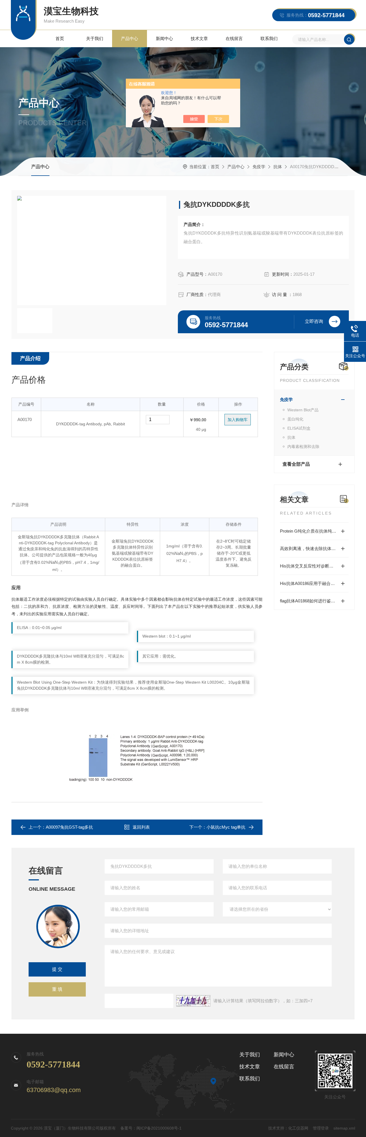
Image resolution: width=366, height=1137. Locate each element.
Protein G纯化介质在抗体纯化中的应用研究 (314, 531)
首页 (59, 38)
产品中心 (129, 38)
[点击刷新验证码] (193, 1001)
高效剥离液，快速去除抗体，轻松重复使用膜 (314, 548)
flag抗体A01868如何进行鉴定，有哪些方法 (314, 600)
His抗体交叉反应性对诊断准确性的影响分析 (314, 565)
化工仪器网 (298, 1128)
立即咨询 (314, 321)
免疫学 (258, 166)
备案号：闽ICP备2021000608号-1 (151, 1128)
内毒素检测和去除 (303, 446)
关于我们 (94, 38)
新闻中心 (164, 38)
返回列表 (141, 827)
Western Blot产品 (303, 410)
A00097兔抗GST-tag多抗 (69, 827)
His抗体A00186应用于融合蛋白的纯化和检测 (314, 583)
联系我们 (269, 38)
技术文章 (199, 38)
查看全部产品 (296, 464)
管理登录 (321, 1128)
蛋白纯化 (295, 419)
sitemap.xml (344, 1128)
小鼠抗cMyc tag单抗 (225, 827)
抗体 (277, 166)
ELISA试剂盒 (299, 428)
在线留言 (234, 38)
